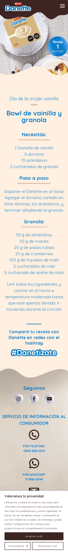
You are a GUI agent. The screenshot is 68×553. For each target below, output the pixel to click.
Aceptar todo (33, 536)
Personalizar (16, 546)
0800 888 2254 (34, 451)
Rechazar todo (47, 546)
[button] (62, 6)
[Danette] (18, 7)
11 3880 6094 (34, 479)
